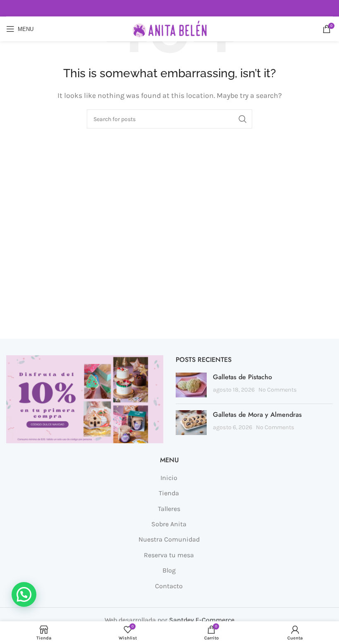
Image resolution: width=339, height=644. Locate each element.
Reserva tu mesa (169, 555)
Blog (169, 570)
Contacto (169, 586)
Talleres (169, 509)
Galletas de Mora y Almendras (257, 414)
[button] (24, 594)
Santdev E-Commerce (201, 620)
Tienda (169, 493)
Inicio (168, 478)
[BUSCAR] (242, 118)
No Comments (277, 389)
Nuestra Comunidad (169, 539)
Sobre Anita (168, 524)
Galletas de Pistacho (242, 377)
